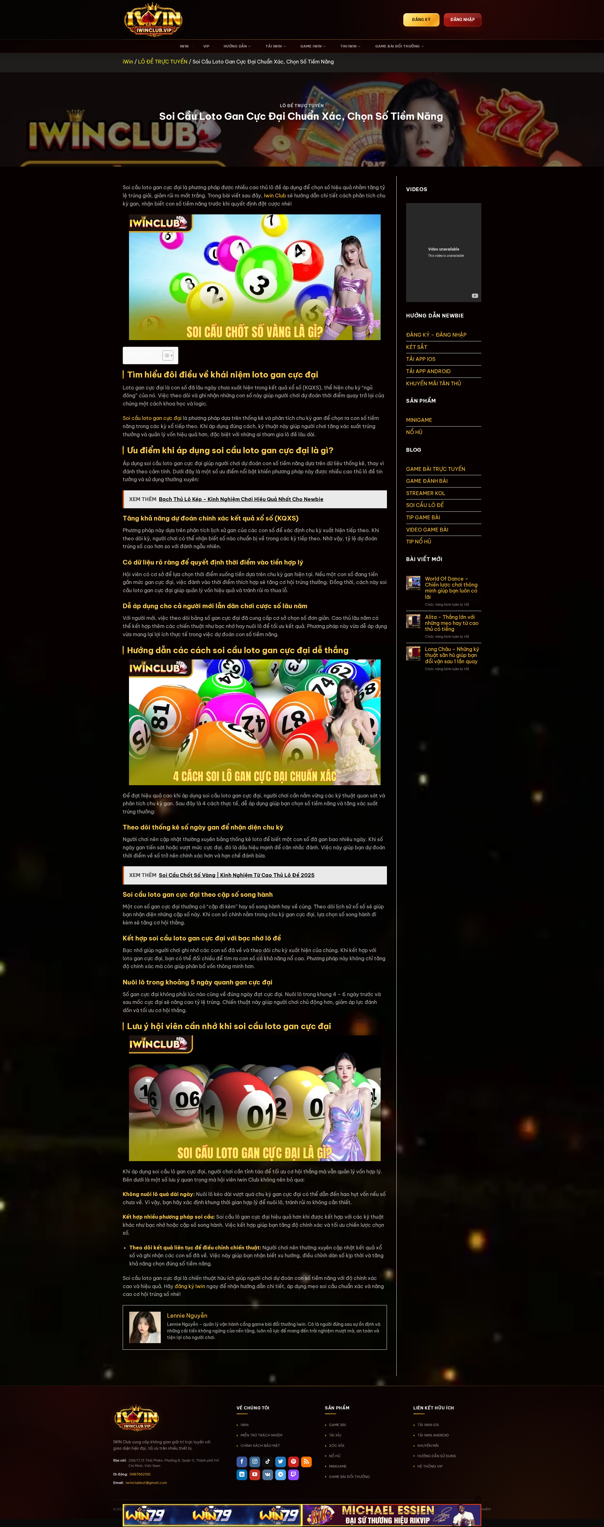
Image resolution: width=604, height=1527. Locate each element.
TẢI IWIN (274, 46)
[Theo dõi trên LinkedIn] (242, 1474)
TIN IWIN (348, 46)
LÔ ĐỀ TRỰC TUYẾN (162, 61)
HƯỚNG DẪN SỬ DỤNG (436, 1456)
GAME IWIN (311, 46)
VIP (206, 46)
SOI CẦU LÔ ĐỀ (425, 505)
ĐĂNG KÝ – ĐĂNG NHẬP (436, 335)
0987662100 (140, 1474)
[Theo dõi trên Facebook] (242, 1462)
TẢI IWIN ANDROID (433, 1435)
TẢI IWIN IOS (428, 1425)
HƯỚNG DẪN (235, 46)
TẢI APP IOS (420, 359)
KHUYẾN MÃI (428, 1445)
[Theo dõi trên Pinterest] (293, 1462)
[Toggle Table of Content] (165, 355)
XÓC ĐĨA (336, 1445)
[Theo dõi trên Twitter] (280, 1462)
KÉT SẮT (416, 347)
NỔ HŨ (414, 432)
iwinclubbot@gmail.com (146, 1482)
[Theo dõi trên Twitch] (293, 1474)
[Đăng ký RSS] (306, 1462)
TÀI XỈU (335, 1435)
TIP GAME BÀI (423, 517)
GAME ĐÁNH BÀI (427, 481)
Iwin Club (275, 195)
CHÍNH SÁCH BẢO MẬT (260, 1445)
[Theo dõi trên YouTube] (254, 1474)
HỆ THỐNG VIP (430, 1466)
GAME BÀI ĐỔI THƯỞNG (397, 46)
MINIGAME (419, 420)
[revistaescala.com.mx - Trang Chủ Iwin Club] (154, 20)
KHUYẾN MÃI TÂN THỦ (433, 383)
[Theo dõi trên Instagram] (254, 1462)
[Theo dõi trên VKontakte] (267, 1474)
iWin (128, 61)
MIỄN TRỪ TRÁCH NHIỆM (261, 1435)
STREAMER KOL (425, 493)
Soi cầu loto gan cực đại (152, 418)
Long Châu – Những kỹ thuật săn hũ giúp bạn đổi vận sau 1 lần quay (452, 655)
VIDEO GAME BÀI (427, 529)
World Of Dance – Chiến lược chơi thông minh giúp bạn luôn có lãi (451, 588)
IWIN (184, 46)
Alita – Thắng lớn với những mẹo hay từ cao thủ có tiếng (451, 623)
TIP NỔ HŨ (418, 541)
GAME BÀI (337, 1425)
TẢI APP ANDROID (428, 371)
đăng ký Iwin (190, 1286)
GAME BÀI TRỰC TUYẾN (435, 469)
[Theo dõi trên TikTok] (267, 1462)
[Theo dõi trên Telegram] (280, 1474)
